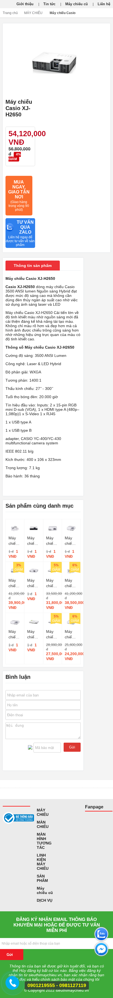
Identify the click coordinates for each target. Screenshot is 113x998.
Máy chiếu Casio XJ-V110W (33, 583)
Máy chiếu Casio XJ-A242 (51, 634)
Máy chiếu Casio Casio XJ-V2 (70, 634)
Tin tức (49, 4)
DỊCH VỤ (44, 900)
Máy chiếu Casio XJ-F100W (15, 583)
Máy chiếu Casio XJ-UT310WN (71, 583)
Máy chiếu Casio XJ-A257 (51, 583)
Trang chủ (10, 13)
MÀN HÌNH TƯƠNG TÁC (44, 841)
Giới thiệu (24, 4)
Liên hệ (104, 4)
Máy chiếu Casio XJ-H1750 (33, 541)
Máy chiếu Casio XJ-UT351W (15, 541)
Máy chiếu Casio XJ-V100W (52, 541)
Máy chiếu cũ (76, 4)
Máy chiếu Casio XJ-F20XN (15, 634)
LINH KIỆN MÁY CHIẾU (43, 862)
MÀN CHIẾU (43, 824)
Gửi (72, 747)
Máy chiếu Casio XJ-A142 (32, 634)
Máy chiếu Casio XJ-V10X (70, 541)
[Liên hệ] (12, 985)
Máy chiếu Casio (62, 13)
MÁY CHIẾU (33, 13)
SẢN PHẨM (42, 878)
